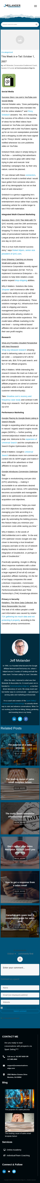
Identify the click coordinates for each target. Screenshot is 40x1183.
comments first (25, 953)
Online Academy (14, 1150)
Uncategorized (7, 52)
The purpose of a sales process (17, 1109)
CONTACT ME (10, 1036)
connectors (30, 175)
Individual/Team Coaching (18, 1155)
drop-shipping (21, 280)
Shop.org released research (14, 350)
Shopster (6, 290)
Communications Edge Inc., (20, 686)
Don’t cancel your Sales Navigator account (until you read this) (20, 849)
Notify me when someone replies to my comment (21, 1008)
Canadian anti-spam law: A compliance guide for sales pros (20, 918)
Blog (5, 1082)
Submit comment (20, 1011)
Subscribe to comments (11, 1018)
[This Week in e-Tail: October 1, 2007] (20, 40)
